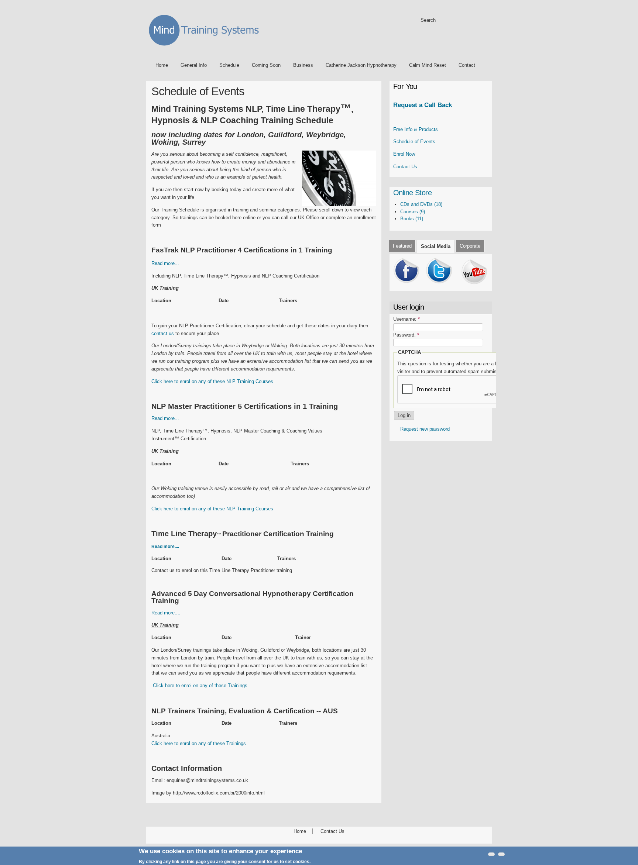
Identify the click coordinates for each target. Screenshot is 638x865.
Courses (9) (412, 211)
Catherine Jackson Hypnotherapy (361, 65)
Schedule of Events (414, 141)
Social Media (435, 246)
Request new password (425, 429)
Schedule (229, 65)
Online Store (412, 193)
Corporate (470, 246)
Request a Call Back (422, 104)
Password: (406, 335)
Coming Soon (266, 65)
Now (404, 154)
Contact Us (405, 166)
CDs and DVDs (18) (421, 204)
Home (161, 65)
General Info (194, 65)
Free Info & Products (415, 129)
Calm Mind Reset (427, 65)
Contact (467, 65)
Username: (406, 319)
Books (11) (411, 218)
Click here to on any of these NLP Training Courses (212, 381)
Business (303, 65)
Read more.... (166, 613)
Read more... (165, 263)
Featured (402, 246)
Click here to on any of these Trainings (200, 685)
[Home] (206, 47)
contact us (162, 333)
